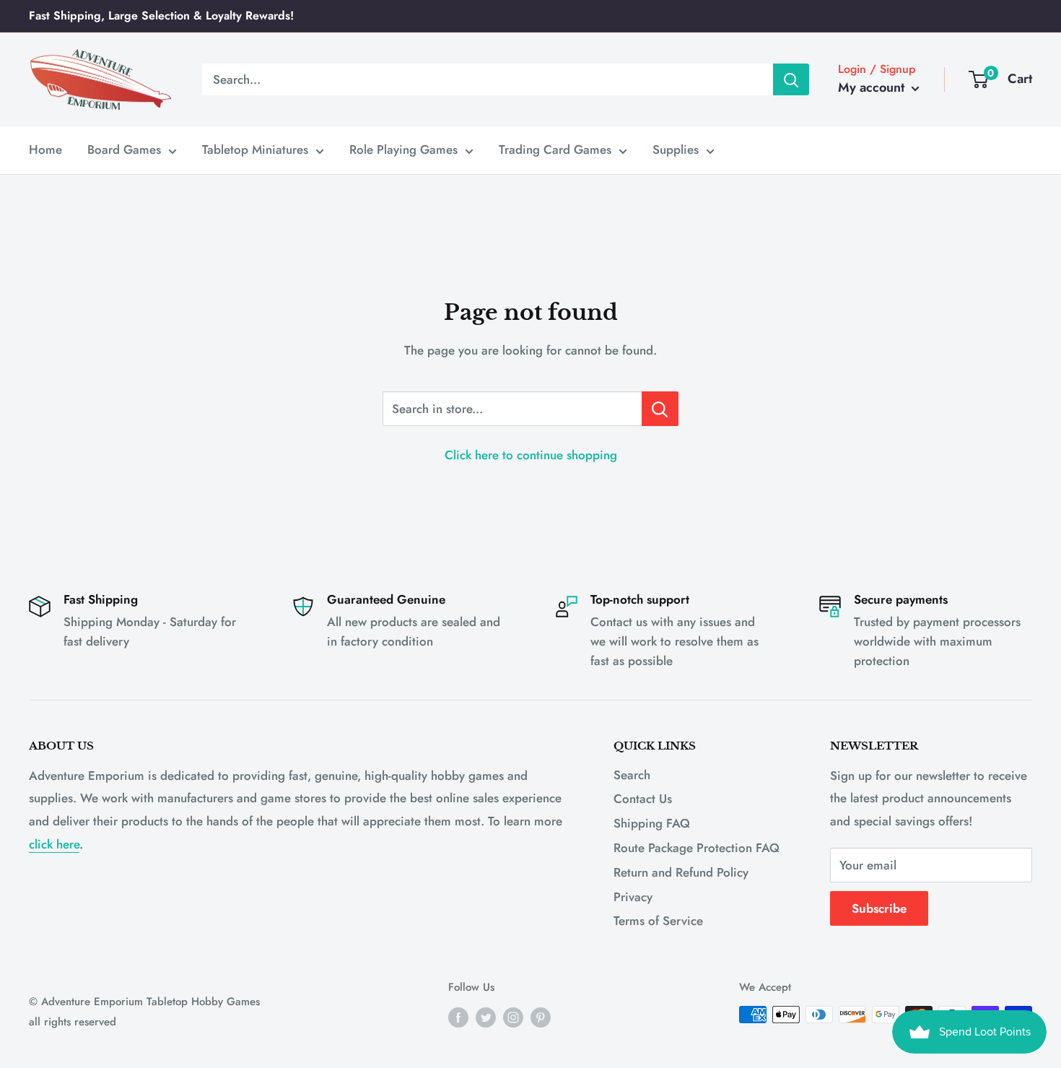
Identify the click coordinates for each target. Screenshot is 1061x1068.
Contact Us (643, 798)
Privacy (633, 897)
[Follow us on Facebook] (458, 1017)
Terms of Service (658, 920)
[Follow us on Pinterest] (540, 1017)
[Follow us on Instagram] (513, 1017)
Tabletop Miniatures (255, 149)
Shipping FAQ (652, 823)
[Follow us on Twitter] (486, 1017)
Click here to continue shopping (531, 455)
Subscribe (879, 908)
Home (45, 149)
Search (632, 774)
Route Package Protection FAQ (697, 847)
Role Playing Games (403, 149)
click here (54, 844)
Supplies (675, 149)
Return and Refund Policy (681, 872)
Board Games (124, 149)
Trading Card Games (555, 149)
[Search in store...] (660, 408)
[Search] (791, 79)
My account (873, 87)
